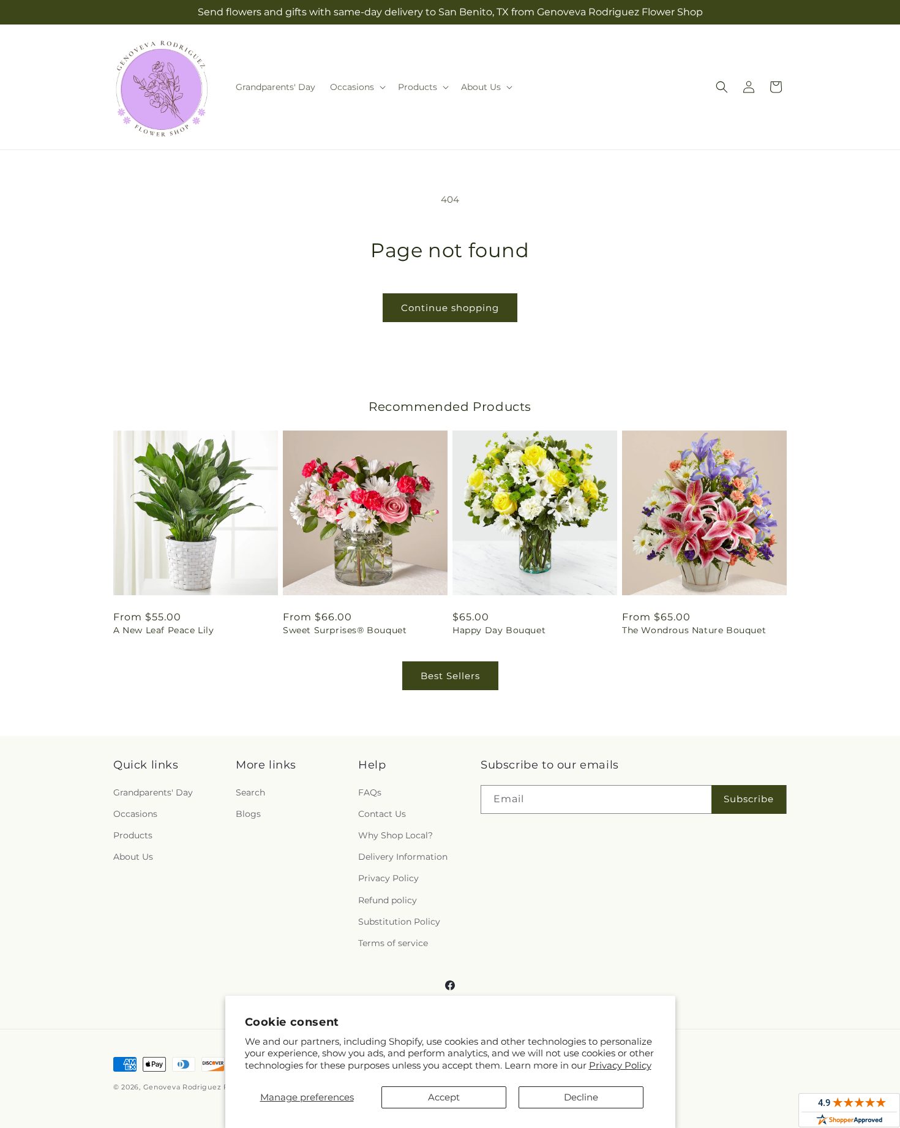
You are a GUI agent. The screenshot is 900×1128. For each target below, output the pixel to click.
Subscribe (749, 799)
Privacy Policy (620, 1065)
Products (132, 835)
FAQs (369, 792)
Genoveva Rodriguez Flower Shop (207, 1087)
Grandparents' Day (153, 792)
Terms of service (393, 943)
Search (250, 792)
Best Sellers (450, 676)
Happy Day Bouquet (499, 630)
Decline (581, 1097)
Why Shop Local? (395, 835)
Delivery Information (403, 856)
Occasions (135, 813)
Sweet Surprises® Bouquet (345, 630)
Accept (444, 1097)
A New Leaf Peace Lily (163, 630)
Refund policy (387, 900)
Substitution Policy (399, 921)
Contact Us (382, 813)
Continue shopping (450, 308)
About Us (133, 856)
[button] (357, 87)
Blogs (248, 813)
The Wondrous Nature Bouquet (694, 630)
